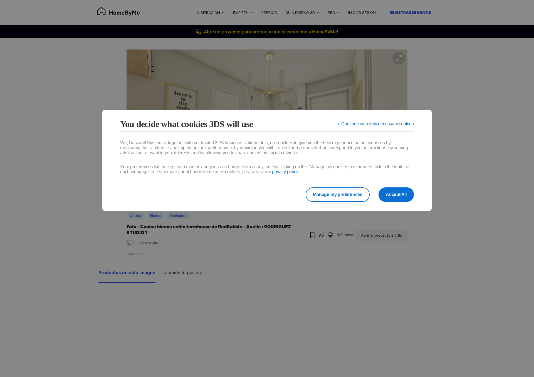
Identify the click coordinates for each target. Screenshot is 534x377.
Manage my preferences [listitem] (337, 194)
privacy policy (285, 171)
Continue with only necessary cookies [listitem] (377, 123)
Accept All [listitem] (396, 194)
